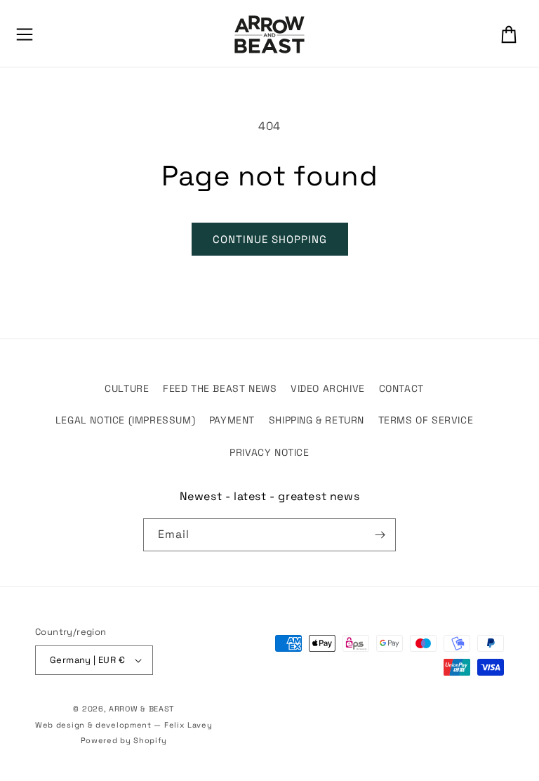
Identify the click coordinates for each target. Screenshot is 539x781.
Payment (232, 420)
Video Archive (328, 388)
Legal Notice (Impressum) (125, 420)
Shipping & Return (316, 420)
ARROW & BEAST (141, 709)
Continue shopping (270, 239)
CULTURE (127, 388)
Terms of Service (426, 420)
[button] (24, 34)
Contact (401, 388)
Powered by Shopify (124, 740)
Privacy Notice (269, 452)
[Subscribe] (379, 534)
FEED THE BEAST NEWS (220, 388)
